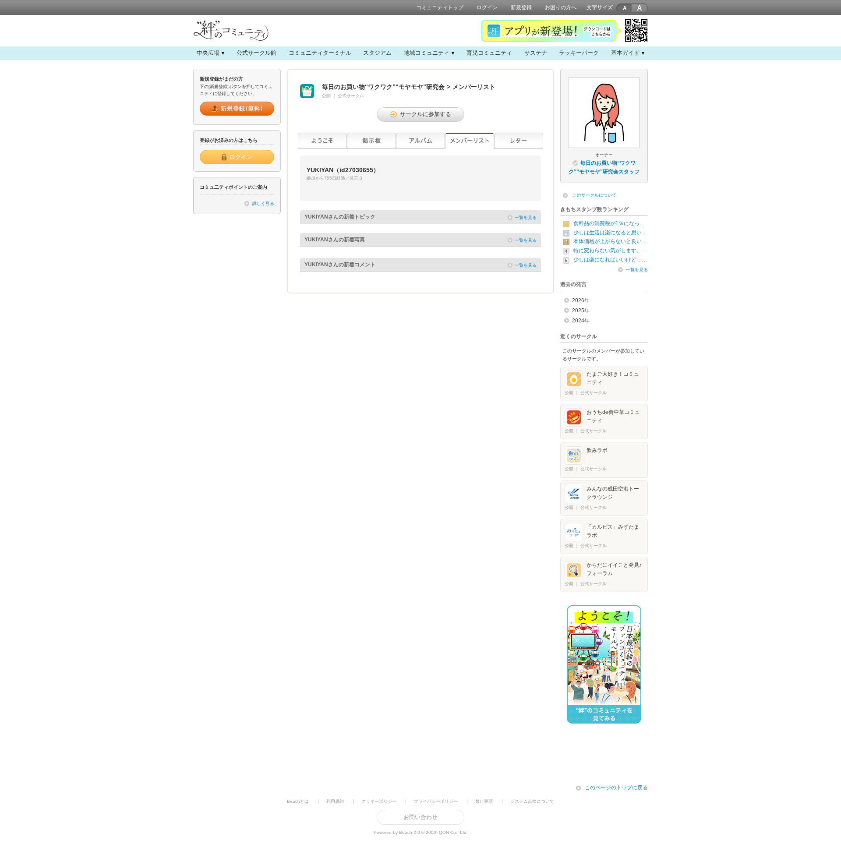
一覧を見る (526, 217)
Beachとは (298, 801)
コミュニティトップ (439, 7)
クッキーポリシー (378, 801)
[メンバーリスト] (469, 141)
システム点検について (532, 801)
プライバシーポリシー (436, 801)
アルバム (420, 141)
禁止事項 (484, 801)
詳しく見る (263, 203)
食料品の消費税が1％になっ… (609, 223)
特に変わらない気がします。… (610, 250)
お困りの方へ (560, 7)
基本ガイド (625, 52)
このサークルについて (594, 195)
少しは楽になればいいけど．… (610, 260)
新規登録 (521, 7)
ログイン (487, 7)
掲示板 (371, 141)
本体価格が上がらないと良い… (610, 241)
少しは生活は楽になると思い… (610, 233)
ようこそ (322, 141)
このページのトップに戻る (616, 787)
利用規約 (335, 801)
